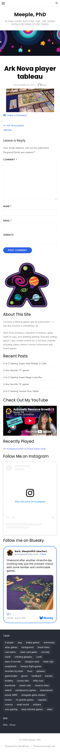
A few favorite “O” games (16, 370)
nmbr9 (8, 690)
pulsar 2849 (11, 695)
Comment (10, 159)
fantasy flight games (30, 666)
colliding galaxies (23, 656)
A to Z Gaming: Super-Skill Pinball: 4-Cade (25, 363)
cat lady (45, 652)
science (9, 704)
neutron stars (42, 685)
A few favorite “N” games (16, 384)
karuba (48, 675)
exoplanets (10, 666)
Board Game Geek (36, 448)
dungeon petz (32, 661)
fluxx (29, 671)
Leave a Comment (17, 115)
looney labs (23, 680)
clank (7, 656)
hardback (36, 675)
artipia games (33, 642)
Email (7, 220)
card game (10, 652)
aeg (20, 642)
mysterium (10, 685)
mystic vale (25, 685)
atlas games (11, 647)
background (28, 647)
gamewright (11, 675)
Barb (44, 85)
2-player (9, 642)
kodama (9, 680)
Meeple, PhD (30, 14)
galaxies (40, 671)
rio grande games (25, 699)
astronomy (49, 642)
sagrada (42, 699)
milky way (38, 680)
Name (7, 206)
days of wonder (13, 661)
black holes (43, 647)
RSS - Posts (9, 724)
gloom (24, 675)
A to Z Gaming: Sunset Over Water (21, 391)
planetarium (46, 690)
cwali (39, 656)
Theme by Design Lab (44, 746)
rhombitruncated (15, 448)
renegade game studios (33, 695)
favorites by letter (14, 671)
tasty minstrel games (32, 709)
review (8, 699)
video (49, 709)
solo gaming (11, 709)
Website (8, 234)
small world (23, 704)
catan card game (28, 652)
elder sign (48, 661)
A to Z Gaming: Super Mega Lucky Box (22, 377)
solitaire (37, 704)
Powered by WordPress (17, 746)
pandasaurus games (26, 690)
